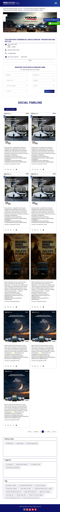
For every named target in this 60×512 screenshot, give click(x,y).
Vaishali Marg (19, 443)
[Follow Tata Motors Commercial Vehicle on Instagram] (30, 509)
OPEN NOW (24, 57)
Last (53, 431)
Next (49, 431)
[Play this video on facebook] (17, 256)
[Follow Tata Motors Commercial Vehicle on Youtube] (33, 509)
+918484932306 (12, 53)
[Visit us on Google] (27, 509)
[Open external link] (52, 21)
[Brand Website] (35, 509)
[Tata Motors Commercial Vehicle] (11, 3)
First (30, 431)
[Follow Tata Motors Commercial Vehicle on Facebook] (24, 509)
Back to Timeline (10, 109)
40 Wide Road (9, 443)
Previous (36, 431)
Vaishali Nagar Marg (32, 443)
